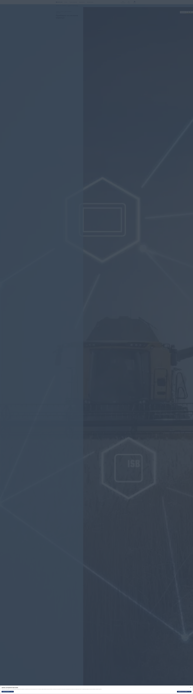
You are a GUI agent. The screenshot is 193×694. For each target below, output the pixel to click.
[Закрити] (190, 687)
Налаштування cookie (7, 691)
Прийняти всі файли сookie (184, 691)
